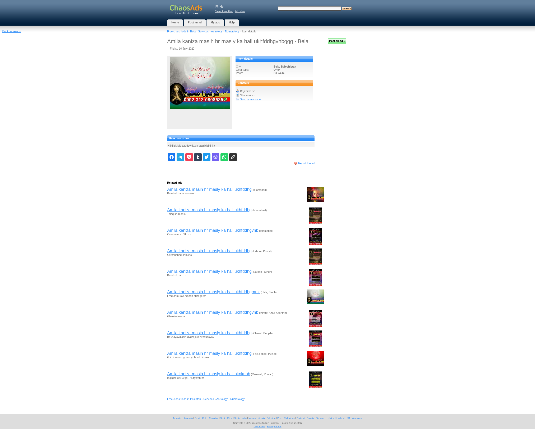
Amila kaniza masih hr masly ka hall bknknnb (208, 373)
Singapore (321, 418)
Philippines (289, 418)
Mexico (252, 418)
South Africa (226, 418)
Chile (204, 418)
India (244, 418)
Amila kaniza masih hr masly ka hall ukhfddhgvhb (212, 230)
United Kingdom (336, 418)
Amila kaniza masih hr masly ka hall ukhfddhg (209, 189)
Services (203, 31)
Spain (237, 418)
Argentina (177, 418)
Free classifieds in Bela (181, 31)
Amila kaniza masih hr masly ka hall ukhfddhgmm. (213, 291)
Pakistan (271, 418)
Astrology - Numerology (225, 31)
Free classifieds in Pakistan (184, 399)
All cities (240, 11)
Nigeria (261, 418)
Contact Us (259, 426)
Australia (188, 418)
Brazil (197, 418)
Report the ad (306, 163)
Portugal (301, 418)
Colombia (213, 418)
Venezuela (357, 418)
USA (348, 418)
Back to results (11, 31)
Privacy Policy (274, 426)
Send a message (250, 99)
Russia (310, 418)
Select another (224, 11)
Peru (279, 418)
